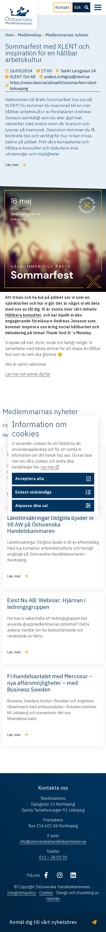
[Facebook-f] (46, 875)
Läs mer (47, 467)
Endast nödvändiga (33, 492)
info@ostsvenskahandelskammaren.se (53, 841)
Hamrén (53, 898)
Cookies (46, 892)
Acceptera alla (29, 478)
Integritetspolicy (21, 892)
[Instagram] (59, 875)
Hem (9, 34)
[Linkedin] (73, 875)
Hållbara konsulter (23, 315)
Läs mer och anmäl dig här (27, 374)
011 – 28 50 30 (53, 857)
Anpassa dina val (31, 505)
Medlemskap (29, 34)
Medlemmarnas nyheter (66, 34)
